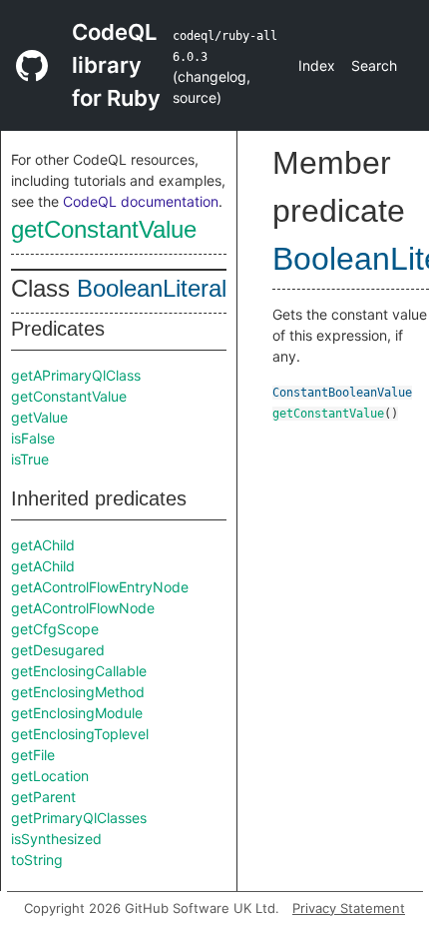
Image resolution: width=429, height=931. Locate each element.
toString (37, 859)
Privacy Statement (348, 908)
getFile (33, 754)
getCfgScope (55, 628)
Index (316, 65)
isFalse (33, 438)
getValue (39, 417)
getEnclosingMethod (78, 691)
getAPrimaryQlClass (76, 375)
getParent (43, 796)
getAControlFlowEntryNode (100, 586)
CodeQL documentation (140, 201)
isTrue (30, 459)
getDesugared (58, 649)
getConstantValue (104, 229)
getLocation (50, 775)
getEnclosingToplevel (80, 733)
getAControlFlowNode (83, 607)
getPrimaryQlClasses (79, 817)
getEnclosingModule (77, 712)
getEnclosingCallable (79, 670)
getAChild (43, 544)
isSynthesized (56, 838)
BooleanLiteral (151, 288)
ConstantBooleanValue (342, 393)
